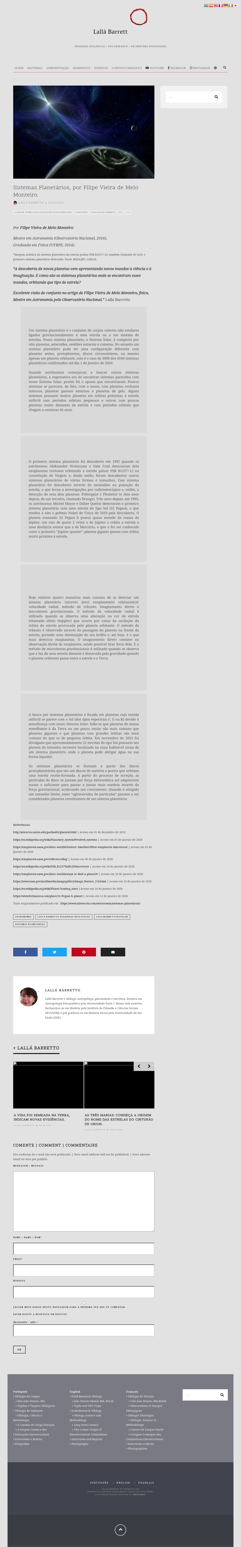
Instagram (201, 68)
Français (146, 1482)
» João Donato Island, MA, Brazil (92, 1401)
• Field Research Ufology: (86, 1396)
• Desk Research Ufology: (86, 1410)
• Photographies (136, 1448)
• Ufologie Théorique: (140, 1415)
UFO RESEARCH (118, 46)
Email (18, 1259)
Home (19, 68)
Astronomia (23, 916)
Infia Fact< (139, 1495)
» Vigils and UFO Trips (85, 1406)
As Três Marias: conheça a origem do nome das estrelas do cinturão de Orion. (119, 1120)
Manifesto (81, 68)
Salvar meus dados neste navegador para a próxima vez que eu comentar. (69, 1307)
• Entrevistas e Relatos (27, 1439)
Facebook (178, 68)
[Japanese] (235, 5)
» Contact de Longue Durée (145, 1429)
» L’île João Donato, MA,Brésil (146, 1401)
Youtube (156, 68)
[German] (225, 5)
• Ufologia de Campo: (26, 1396)
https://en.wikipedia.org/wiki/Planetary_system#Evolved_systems (55, 839)
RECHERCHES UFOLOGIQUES (148, 46)
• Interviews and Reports (86, 1439)
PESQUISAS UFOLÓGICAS (90, 46)
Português (82, 212)
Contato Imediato (127, 68)
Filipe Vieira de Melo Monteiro (46, 227)
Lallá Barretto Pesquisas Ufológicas (64, 916)
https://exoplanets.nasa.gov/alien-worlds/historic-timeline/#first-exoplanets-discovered (70, 847)
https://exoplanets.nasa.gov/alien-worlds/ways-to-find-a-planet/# (55, 874)
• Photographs (79, 1444)
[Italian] (230, 5)
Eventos (101, 68)
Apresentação (57, 68)
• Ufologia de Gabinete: (28, 1410)
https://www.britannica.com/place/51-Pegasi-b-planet (47, 896)
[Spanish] (211, 5)
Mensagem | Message (28, 1165)
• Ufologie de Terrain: (140, 1396)
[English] (216, 5)
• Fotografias (21, 1444)
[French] (221, 5)
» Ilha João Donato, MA (29, 1401)
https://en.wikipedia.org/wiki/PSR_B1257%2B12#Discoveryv (51, 866)
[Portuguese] (206, 5)
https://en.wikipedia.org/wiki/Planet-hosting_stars (45, 888)
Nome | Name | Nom (27, 1237)
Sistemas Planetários (30, 924)
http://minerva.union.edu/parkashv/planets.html (44, 832)
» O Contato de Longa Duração (33, 1425)
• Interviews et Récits (140, 1444)
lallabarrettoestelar (112, 916)
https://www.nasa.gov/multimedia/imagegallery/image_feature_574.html (59, 881)
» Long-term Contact (84, 1425)
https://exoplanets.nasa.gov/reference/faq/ (40, 859)
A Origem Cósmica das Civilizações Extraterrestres (43, 212)
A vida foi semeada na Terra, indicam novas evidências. (42, 1117)
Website (19, 1280)
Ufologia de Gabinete (103, 212)
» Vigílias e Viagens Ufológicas (34, 1406)
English (123, 1482)
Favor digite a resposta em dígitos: (40, 1314)
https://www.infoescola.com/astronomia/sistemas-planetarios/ (100, 903)
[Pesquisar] (225, 68)
